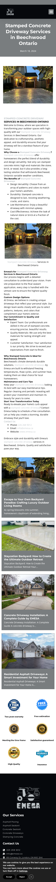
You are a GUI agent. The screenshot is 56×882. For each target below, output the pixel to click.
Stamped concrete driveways (19, 155)
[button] (51, 11)
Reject (22, 877)
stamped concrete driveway (29, 384)
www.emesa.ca (27, 431)
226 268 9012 (25, 424)
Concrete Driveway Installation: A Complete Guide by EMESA (26, 617)
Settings (23, 871)
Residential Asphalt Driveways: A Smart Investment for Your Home (26, 676)
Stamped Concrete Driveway (24, 118)
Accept (9, 877)
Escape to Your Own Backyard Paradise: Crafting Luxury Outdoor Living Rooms (26, 502)
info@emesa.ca (25, 428)
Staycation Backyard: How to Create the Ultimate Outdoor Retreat (27, 558)
